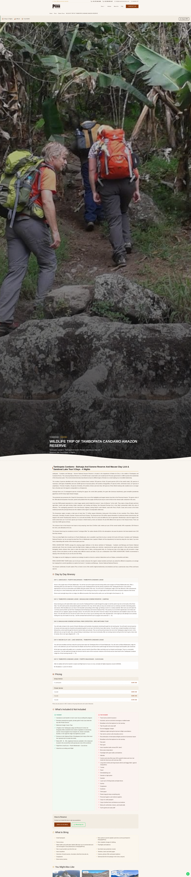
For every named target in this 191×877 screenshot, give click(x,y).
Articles (109, 6)
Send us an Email (62, 824)
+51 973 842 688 (96, 1)
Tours (102, 6)
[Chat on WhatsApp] (188, 874)
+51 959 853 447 (108, 1)
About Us (116, 6)
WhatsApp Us (79, 824)
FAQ (122, 6)
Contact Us (132, 6)
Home (51, 13)
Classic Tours (61, 13)
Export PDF (185, 18)
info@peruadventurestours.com (122, 1)
